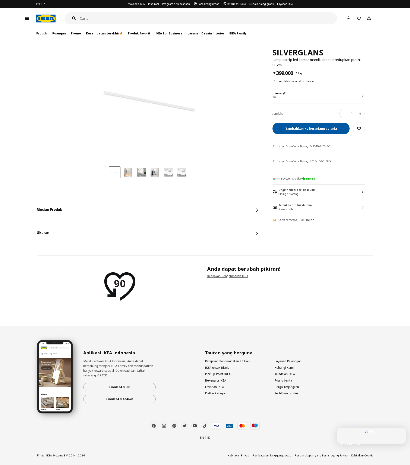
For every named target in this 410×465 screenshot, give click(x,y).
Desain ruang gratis (261, 4)
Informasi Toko (236, 4)
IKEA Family (238, 33)
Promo (76, 33)
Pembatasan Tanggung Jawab (272, 455)
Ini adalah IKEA (284, 374)
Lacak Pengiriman (208, 4)
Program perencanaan (176, 4)
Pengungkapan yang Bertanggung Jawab (321, 455)
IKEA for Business (168, 33)
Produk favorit (139, 33)
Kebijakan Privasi (238, 455)
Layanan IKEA (285, 4)
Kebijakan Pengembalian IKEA (227, 276)
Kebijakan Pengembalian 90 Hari (227, 361)
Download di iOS (119, 387)
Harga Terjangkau (286, 387)
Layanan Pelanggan (288, 361)
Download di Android (119, 399)
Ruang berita (283, 380)
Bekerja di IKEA (215, 380)
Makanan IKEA (136, 4)
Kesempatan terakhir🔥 (104, 33)
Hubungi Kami (284, 367)
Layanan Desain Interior (205, 33)
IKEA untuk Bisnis (217, 367)
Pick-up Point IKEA (218, 374)
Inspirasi (153, 4)
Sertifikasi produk (286, 393)
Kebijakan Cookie (362, 455)
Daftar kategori (216, 393)
